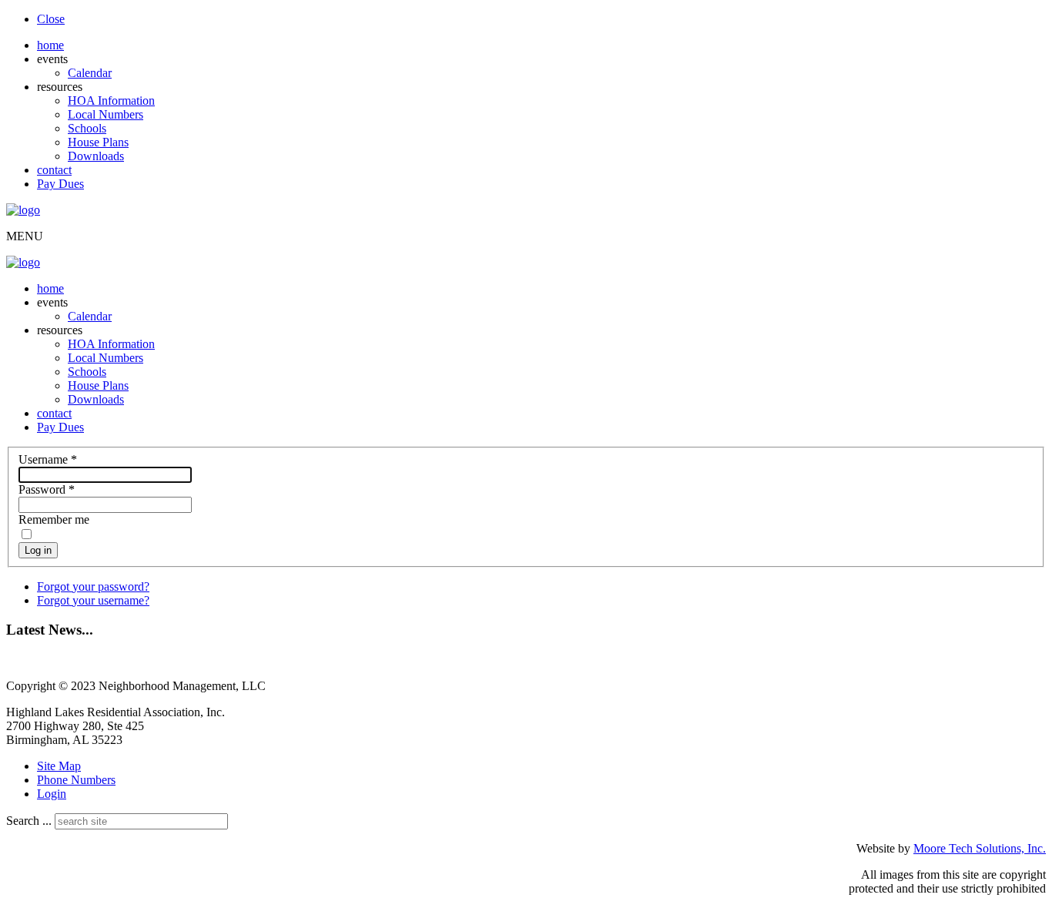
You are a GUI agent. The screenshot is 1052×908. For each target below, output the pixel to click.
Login (51, 793)
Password (46, 489)
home (50, 45)
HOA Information (111, 100)
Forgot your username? (93, 600)
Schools (87, 128)
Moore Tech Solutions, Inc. (979, 848)
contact (54, 169)
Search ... (29, 820)
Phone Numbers (76, 779)
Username (47, 459)
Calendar (90, 72)
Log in (38, 550)
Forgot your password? (93, 586)
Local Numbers (105, 114)
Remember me (53, 519)
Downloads (96, 156)
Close (51, 18)
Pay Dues (60, 183)
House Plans (98, 142)
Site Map (59, 765)
